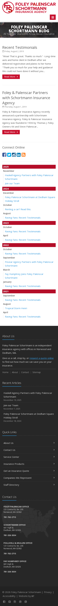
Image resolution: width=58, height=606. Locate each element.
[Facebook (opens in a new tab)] (4, 154)
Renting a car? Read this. (18, 209)
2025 (6, 166)
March (6, 269)
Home (5, 372)
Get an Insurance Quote (16, 470)
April (5, 235)
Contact (25, 372)
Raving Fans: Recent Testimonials (23, 217)
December (8, 192)
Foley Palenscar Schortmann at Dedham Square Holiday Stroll (29, 417)
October (7, 204)
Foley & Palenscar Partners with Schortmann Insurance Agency (26, 97)
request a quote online (42, 358)
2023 (6, 222)
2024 (6, 188)
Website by (26, 595)
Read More (10, 76)
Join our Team (12, 183)
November (8, 170)
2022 (6, 245)
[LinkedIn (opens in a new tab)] (19, 154)
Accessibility (9, 595)
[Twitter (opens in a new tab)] (9, 154)
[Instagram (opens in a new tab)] (14, 154)
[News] (23, 154)
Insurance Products (14, 463)
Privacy (48, 592)
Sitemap (36, 372)
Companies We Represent (18, 477)
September (9, 257)
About (15, 372)
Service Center (11, 456)
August (7, 213)
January (7, 281)
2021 (6, 291)
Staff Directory (11, 484)
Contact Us (9, 449)
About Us (8, 442)
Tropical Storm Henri (16, 308)
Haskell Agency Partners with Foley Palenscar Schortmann (28, 396)
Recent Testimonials (19, 47)
